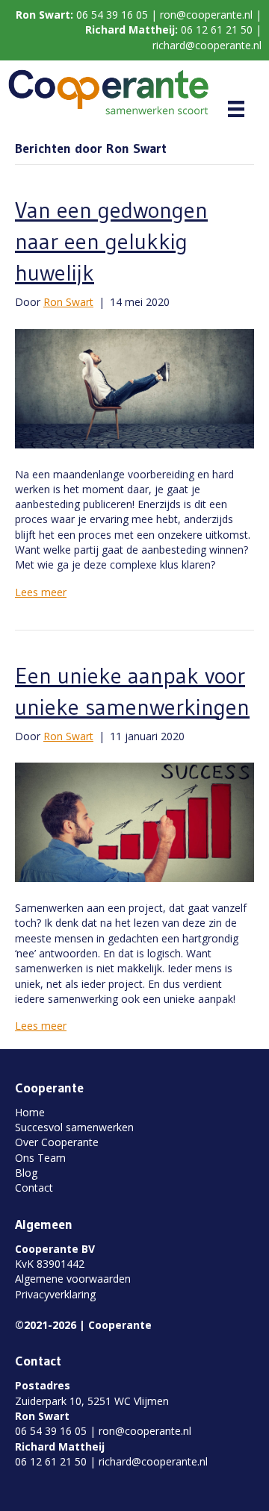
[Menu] (236, 109)
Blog (26, 1173)
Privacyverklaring (55, 1294)
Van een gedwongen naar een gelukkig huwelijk (111, 241)
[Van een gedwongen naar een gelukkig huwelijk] (134, 387)
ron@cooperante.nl (206, 14)
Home (30, 1112)
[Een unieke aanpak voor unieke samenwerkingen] (134, 821)
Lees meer (41, 592)
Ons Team (40, 1158)
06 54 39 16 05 (112, 14)
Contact (34, 1187)
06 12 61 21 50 (217, 29)
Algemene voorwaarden (73, 1278)
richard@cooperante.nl (207, 45)
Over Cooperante (57, 1142)
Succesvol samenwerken (74, 1127)
